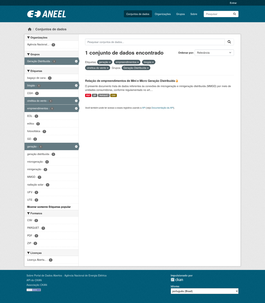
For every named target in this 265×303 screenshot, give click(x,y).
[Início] (30, 29)
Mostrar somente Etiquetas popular (49, 207)
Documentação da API (162, 107)
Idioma (175, 286)
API (143, 107)
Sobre (193, 14)
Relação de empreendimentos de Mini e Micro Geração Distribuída (130, 81)
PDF (88, 95)
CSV (114, 95)
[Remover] (110, 62)
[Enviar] (234, 14)
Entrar (233, 3)
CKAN (177, 279)
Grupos (180, 14)
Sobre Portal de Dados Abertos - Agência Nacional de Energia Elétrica (66, 275)
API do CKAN (34, 280)
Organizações (163, 14)
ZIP (94, 95)
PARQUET (104, 95)
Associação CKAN (36, 285)
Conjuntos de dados (137, 14)
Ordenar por (185, 52)
